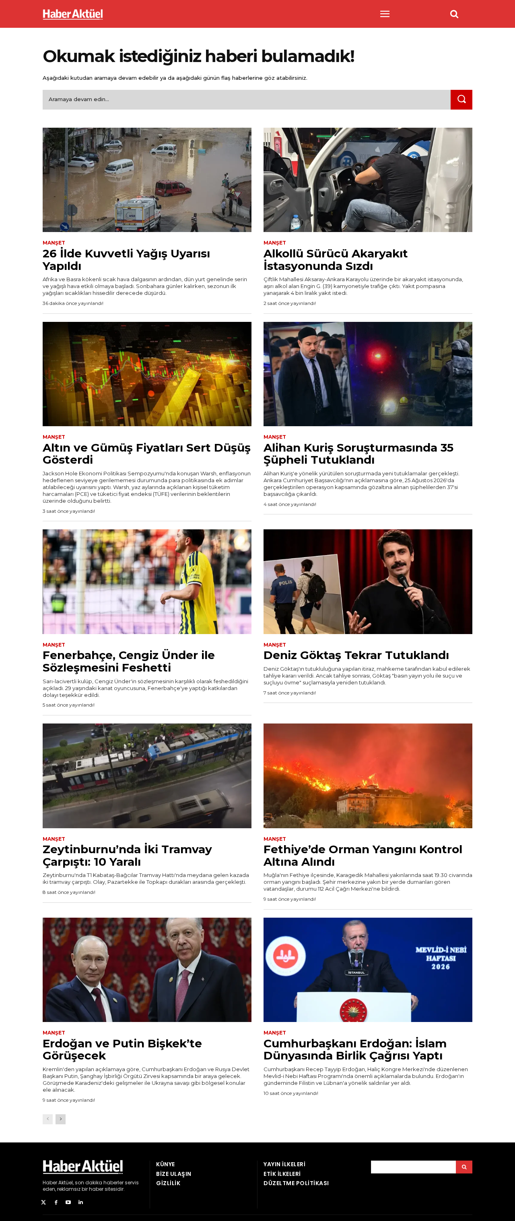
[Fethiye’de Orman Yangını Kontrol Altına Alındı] (368, 775)
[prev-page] (48, 1119)
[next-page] (61, 1119)
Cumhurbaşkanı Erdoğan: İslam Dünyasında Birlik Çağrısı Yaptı (355, 1050)
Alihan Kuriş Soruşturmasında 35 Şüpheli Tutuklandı (358, 454)
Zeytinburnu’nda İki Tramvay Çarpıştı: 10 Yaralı (127, 855)
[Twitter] (43, 1202)
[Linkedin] (80, 1202)
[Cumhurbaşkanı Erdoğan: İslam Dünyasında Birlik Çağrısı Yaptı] (368, 970)
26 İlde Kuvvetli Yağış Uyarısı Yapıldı (126, 260)
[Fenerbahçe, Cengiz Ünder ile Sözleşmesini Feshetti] (147, 581)
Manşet (54, 243)
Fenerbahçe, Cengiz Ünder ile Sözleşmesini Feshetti (129, 661)
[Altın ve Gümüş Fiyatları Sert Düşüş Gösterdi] (147, 374)
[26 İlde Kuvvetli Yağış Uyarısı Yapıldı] (147, 180)
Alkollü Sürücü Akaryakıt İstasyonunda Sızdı (336, 260)
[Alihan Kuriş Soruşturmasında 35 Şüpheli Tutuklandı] (368, 374)
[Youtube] (68, 1202)
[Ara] (461, 100)
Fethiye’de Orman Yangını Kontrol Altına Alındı (363, 855)
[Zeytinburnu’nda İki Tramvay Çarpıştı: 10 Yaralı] (147, 775)
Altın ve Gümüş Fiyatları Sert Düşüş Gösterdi (147, 454)
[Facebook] (56, 1202)
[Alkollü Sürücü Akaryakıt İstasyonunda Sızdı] (368, 180)
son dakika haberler (99, 1182)
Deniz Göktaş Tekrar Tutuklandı (356, 655)
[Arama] (464, 1167)
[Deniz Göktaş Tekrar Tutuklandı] (368, 581)
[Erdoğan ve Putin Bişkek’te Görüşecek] (147, 970)
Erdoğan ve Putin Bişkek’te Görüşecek (122, 1050)
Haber (50, 1182)
